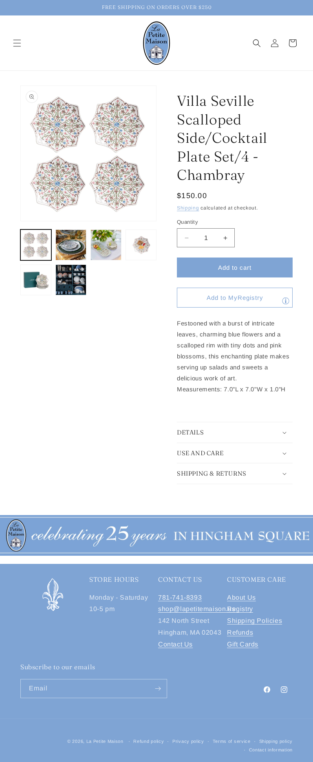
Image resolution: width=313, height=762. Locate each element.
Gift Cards (242, 644)
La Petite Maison (104, 741)
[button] (17, 43)
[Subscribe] (158, 688)
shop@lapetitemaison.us (196, 608)
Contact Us (175, 644)
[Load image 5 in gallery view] (35, 279)
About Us (241, 597)
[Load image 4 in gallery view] (141, 244)
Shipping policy (276, 741)
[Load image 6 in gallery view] (70, 279)
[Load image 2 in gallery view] (70, 244)
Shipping (188, 208)
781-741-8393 (180, 597)
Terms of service (232, 741)
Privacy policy (188, 741)
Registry (240, 608)
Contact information (271, 749)
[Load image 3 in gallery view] (105, 244)
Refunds (240, 632)
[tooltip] (285, 300)
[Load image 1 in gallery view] (35, 244)
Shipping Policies (254, 620)
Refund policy (148, 741)
